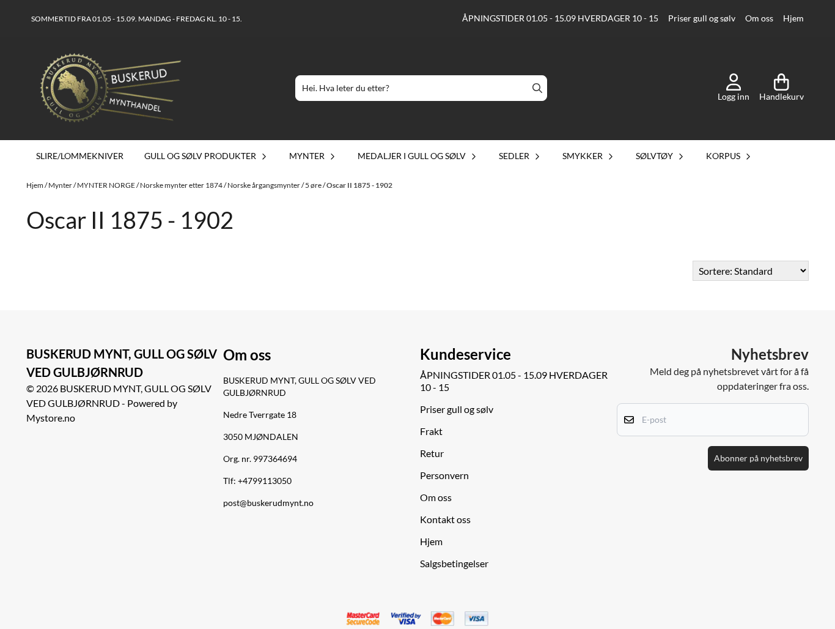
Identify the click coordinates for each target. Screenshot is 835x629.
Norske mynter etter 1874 (182, 185)
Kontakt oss (445, 519)
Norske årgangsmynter (264, 185)
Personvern (444, 475)
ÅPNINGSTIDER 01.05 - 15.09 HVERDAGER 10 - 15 (560, 18)
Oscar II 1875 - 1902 (359, 185)
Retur (432, 453)
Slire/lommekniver (79, 156)
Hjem (793, 18)
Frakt (431, 431)
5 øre (314, 185)
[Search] (537, 88)
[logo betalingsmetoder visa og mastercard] (417, 619)
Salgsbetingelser (454, 563)
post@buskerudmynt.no (268, 503)
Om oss (759, 18)
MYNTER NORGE (106, 185)
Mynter (60, 185)
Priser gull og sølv (701, 18)
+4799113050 (265, 481)
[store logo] (111, 88)
